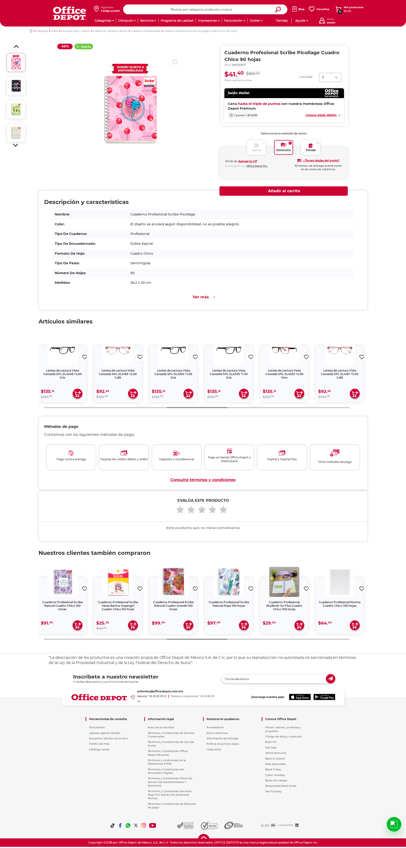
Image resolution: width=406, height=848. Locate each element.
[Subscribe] (330, 678)
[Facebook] (120, 825)
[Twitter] (136, 825)
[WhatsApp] (128, 825)
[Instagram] (143, 825)
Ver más (201, 297)
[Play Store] (324, 697)
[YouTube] (153, 825)
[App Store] (300, 697)
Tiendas (282, 20)
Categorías (103, 20)
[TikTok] (112, 825)
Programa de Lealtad (177, 20)
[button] (16, 46)
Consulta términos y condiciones (203, 480)
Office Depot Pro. (257, 166)
